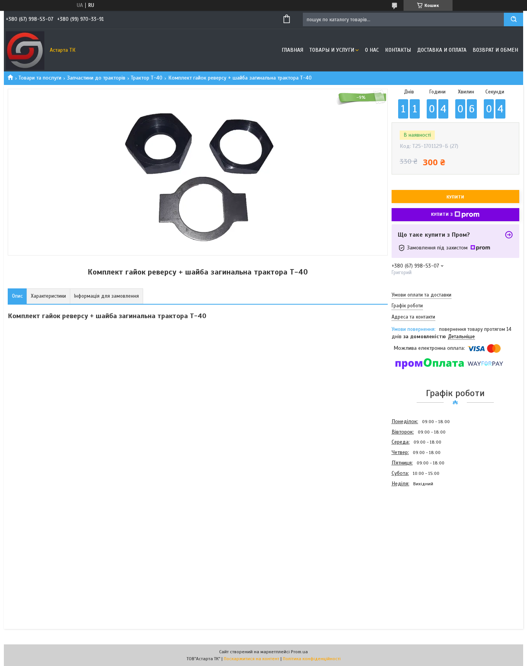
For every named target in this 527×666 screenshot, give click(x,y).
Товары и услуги (331, 50)
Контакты (398, 50)
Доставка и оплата (441, 50)
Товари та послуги (40, 78)
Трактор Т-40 (146, 78)
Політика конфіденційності (312, 658)
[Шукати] (513, 19)
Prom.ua (299, 651)
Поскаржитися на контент (251, 658)
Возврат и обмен (495, 50)
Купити (455, 197)
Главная (292, 50)
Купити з (442, 214)
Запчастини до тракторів (96, 78)
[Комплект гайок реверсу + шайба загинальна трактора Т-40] (419, 530)
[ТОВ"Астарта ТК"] (25, 50)
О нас (372, 50)
